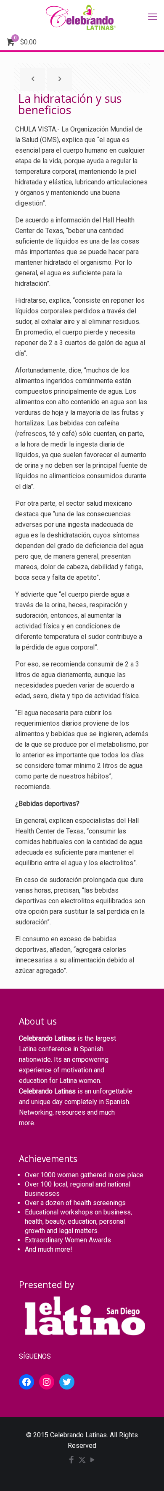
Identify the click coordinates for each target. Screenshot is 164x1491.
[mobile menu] (152, 17)
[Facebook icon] (72, 1460)
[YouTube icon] (93, 1460)
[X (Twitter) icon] (82, 1460)
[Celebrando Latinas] (82, 17)
